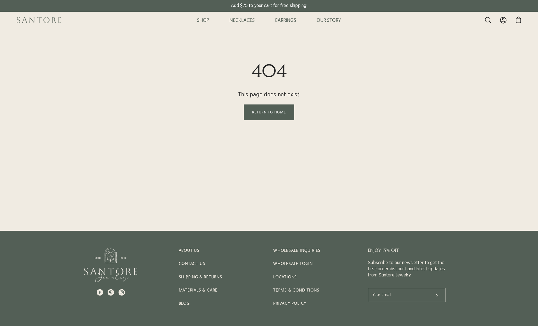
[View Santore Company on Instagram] (122, 292)
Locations (285, 277)
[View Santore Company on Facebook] (100, 292)
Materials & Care (198, 290)
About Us (189, 250)
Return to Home (269, 112)
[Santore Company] (39, 20)
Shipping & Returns (200, 277)
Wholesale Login (293, 263)
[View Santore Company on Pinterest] (111, 292)
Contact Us (192, 263)
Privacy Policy (289, 303)
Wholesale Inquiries (297, 250)
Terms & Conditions (296, 290)
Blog (184, 303)
